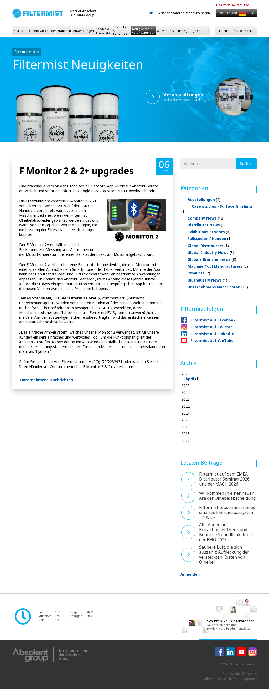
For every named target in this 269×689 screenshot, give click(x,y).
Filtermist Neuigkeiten (77, 64)
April (189, 378)
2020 (185, 420)
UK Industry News (207, 280)
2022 (185, 406)
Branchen (64, 31)
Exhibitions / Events (209, 231)
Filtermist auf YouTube (212, 340)
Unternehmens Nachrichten (46, 379)
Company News (206, 218)
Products (199, 273)
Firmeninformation (230, 31)
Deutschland (228, 13)
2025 (185, 385)
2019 (185, 427)
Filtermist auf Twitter (211, 326)
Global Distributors (208, 245)
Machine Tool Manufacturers (218, 266)
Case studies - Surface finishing (216, 208)
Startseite (20, 31)
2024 (185, 392)
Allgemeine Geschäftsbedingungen (230, 679)
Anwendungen (83, 31)
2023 (185, 399)
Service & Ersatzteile (103, 30)
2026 (190, 376)
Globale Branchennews (212, 259)
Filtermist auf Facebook (213, 320)
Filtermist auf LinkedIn (212, 333)
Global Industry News (211, 252)
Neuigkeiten (26, 51)
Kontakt (250, 31)
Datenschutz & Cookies (239, 673)
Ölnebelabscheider (42, 31)
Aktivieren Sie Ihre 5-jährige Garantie (183, 31)
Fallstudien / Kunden (210, 238)
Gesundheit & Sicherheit (120, 30)
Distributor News (206, 224)
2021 (185, 413)
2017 (185, 440)
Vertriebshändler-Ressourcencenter (185, 13)
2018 (185, 433)
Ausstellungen (204, 199)
